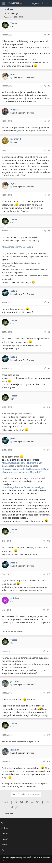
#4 (49, 150)
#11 (48, 450)
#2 (49, 85)
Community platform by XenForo (25, 859)
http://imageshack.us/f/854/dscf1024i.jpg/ (23, 487)
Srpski (6, 828)
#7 (49, 302)
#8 (49, 332)
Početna (5, 844)
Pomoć (4, 839)
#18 (48, 761)
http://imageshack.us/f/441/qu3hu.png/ (22, 462)
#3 (49, 121)
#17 (48, 735)
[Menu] (4, 3)
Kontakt (4, 833)
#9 (49, 368)
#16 (48, 693)
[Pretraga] (48, 3)
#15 (48, 651)
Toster (6, 17)
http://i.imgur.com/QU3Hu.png (17, 246)
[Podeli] (45, 34)
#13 (48, 574)
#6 (49, 230)
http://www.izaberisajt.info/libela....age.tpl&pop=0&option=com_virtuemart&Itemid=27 (25, 470)
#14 (48, 610)
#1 (49, 34)
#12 (48, 540)
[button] (25, 822)
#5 (49, 195)
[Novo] (43, 3)
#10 (48, 407)
